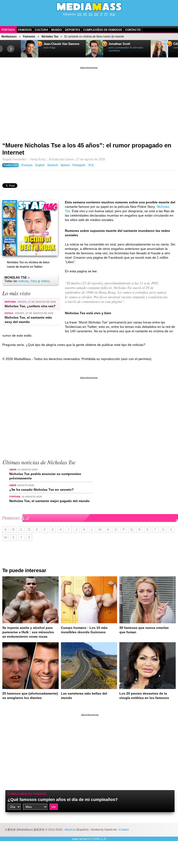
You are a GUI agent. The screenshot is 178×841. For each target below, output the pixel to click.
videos (45, 281)
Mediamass (9, 36)
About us (70, 829)
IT (101, 14)
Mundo (56, 29)
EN (79, 14)
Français (27, 165)
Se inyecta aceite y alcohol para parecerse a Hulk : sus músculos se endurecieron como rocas (28, 632)
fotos (34, 281)
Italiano (65, 165)
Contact (124, 829)
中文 (112, 14)
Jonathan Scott (119, 44)
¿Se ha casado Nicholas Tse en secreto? (41, 489)
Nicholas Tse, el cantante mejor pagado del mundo (49, 501)
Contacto (133, 29)
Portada (8, 29)
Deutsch (53, 165)
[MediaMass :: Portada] (89, 6)
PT (106, 14)
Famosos (25, 29)
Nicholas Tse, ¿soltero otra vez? (30, 306)
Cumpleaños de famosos (27, 794)
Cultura (41, 29)
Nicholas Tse (49, 36)
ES (90, 14)
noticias (23, 281)
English (40, 165)
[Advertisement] (89, 102)
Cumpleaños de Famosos (102, 29)
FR (85, 14)
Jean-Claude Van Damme (61, 44)
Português (79, 165)
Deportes (72, 29)
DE (96, 14)
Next (10, 49)
